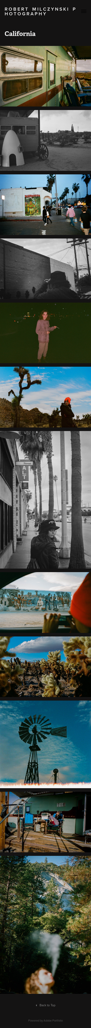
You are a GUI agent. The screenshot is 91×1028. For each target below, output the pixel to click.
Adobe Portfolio (53, 1020)
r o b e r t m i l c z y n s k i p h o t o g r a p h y (41, 11)
